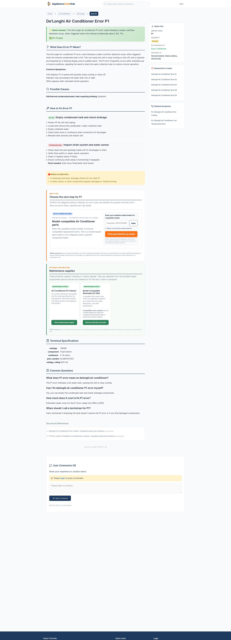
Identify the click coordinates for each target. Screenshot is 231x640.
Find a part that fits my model (121, 234)
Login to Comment (61, 498)
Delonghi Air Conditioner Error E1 (164, 74)
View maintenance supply (64, 322)
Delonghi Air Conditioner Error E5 (164, 95)
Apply (133, 223)
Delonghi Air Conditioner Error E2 (164, 79)
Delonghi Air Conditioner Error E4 (164, 90)
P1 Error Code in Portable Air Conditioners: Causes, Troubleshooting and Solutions (82, 436)
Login (181, 4)
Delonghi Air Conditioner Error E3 (164, 85)
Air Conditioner (64, 14)
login (62, 478)
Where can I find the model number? (119, 228)
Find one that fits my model (95, 322)
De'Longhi (80, 14)
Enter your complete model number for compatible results (120, 216)
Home (50, 14)
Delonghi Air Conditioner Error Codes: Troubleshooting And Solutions (77, 431)
